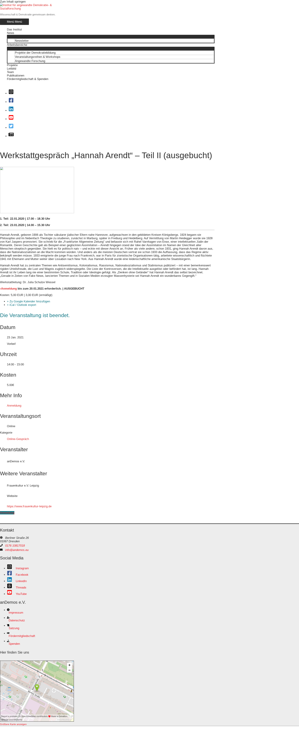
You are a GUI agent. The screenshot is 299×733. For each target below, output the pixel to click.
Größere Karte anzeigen (13, 724)
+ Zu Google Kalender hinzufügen (28, 301)
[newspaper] (12, 136)
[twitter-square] (12, 127)
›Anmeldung (8, 288)
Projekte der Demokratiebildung (35, 52)
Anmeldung (14, 405)
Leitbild (11, 68)
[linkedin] (12, 110)
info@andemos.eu (17, 550)
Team (10, 72)
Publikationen (15, 75)
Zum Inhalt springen (13, 1)
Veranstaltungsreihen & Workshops (37, 57)
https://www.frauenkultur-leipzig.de (29, 506)
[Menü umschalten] (111, 36)
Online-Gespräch (18, 439)
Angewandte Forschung (30, 61)
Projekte (12, 65)
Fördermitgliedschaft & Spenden (27, 79)
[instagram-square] (12, 93)
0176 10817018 (15, 545)
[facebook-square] (12, 102)
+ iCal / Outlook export (21, 305)
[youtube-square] (12, 119)
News (10, 33)
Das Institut (14, 29)
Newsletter (22, 40)
